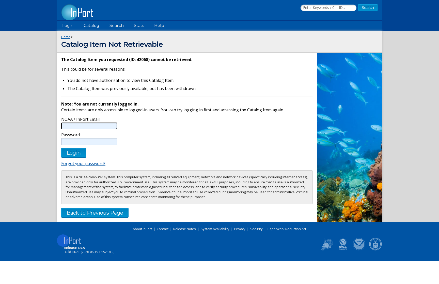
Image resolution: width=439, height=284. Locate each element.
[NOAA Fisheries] (343, 249)
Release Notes (184, 229)
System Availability (215, 229)
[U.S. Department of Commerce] (375, 249)
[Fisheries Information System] (326, 249)
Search (116, 25)
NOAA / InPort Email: (80, 119)
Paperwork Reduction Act (287, 229)
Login (67, 25)
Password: (71, 135)
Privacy (239, 229)
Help (159, 25)
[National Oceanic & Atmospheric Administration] (359, 249)
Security (256, 229)
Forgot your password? (83, 163)
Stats (139, 25)
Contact (162, 229)
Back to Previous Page (95, 213)
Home (65, 37)
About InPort (142, 229)
